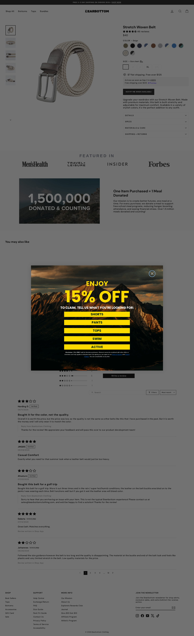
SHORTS (97, 314)
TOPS (97, 330)
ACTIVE (97, 347)
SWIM (97, 339)
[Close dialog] (152, 274)
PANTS (97, 322)
